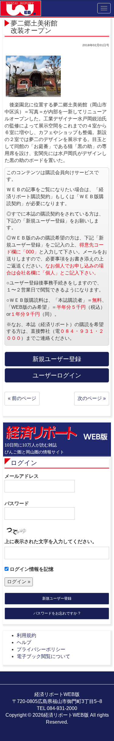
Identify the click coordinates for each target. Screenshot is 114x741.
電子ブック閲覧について (43, 656)
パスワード (17, 503)
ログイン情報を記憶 (31, 569)
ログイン (24, 462)
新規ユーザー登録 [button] (57, 359)
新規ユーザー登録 (56, 598)
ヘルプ (24, 642)
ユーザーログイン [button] (57, 375)
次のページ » (92, 398)
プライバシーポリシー (41, 649)
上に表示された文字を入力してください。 (51, 541)
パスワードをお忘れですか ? (56, 613)
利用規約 (26, 635)
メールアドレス (22, 476)
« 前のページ (22, 398)
